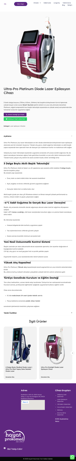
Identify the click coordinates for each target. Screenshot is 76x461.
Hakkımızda (47, 3)
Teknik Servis (67, 3)
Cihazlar (36, 3)
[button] (72, 353)
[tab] (38, 136)
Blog (63, 5)
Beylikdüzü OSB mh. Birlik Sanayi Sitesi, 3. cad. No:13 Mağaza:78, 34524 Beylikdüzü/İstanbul (33, 396)
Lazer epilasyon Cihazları (17, 126)
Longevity (57, 3)
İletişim (70, 5)
